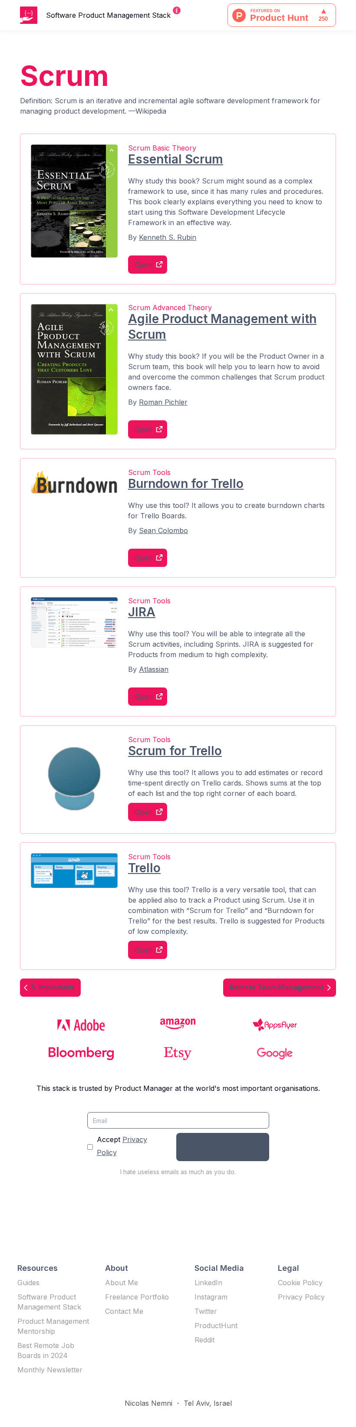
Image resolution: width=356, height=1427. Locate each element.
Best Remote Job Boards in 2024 (45, 1350)
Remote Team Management (276, 987)
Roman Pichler (163, 402)
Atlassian (153, 669)
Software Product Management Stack (49, 1302)
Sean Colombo (163, 530)
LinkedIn (208, 1282)
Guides (28, 1282)
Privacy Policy (301, 1297)
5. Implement (52, 987)
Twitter (205, 1311)
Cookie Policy (300, 1282)
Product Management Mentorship (53, 1326)
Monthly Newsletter (49, 1369)
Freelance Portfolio (137, 1297)
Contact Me (124, 1311)
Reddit (204, 1339)
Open (143, 264)
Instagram (210, 1297)
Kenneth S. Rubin (167, 237)
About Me (121, 1282)
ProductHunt (215, 1325)
